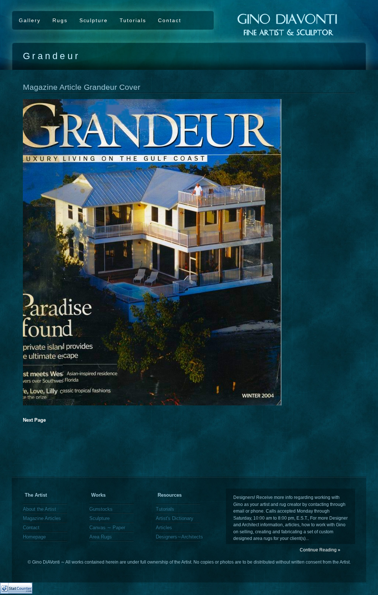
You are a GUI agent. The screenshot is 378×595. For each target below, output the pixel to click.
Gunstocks (101, 509)
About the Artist (39, 509)
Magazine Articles (42, 518)
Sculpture (93, 20)
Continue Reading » (320, 549)
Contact (169, 20)
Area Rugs (100, 537)
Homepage (34, 537)
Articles (164, 527)
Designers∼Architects (179, 537)
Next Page (34, 420)
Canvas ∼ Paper (107, 527)
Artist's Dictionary (174, 518)
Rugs (60, 20)
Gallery (30, 20)
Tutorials (133, 20)
